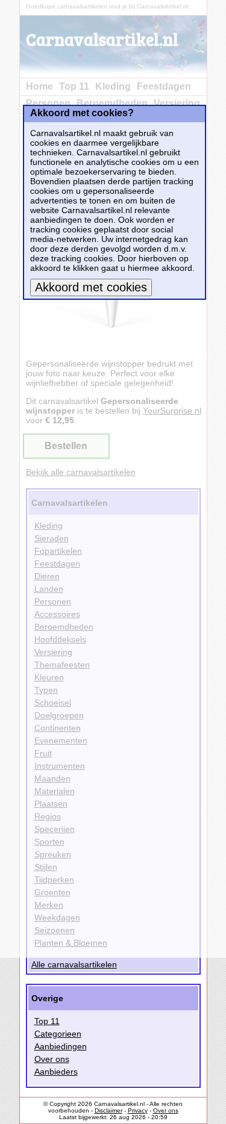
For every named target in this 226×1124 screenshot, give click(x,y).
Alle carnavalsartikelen (74, 964)
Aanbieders (56, 1071)
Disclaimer (108, 1110)
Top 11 (47, 1021)
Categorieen (57, 1034)
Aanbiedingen (60, 1046)
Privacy (138, 1110)
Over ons (51, 1059)
